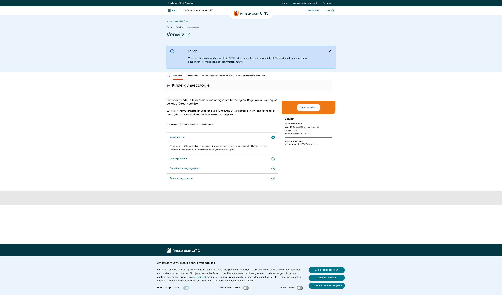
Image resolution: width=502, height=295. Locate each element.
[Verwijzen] (168, 85)
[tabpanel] (308, 133)
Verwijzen (327, 3)
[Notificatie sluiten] (330, 51)
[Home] (169, 76)
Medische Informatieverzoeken (250, 76)
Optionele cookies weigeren (327, 285)
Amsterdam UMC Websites (180, 3)
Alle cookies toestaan (326, 270)
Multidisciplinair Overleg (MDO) (217, 76)
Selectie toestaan (327, 278)
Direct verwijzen (308, 107)
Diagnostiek (192, 76)
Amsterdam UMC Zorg (178, 21)
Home (284, 3)
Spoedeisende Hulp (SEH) (305, 3)
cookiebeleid (199, 277)
